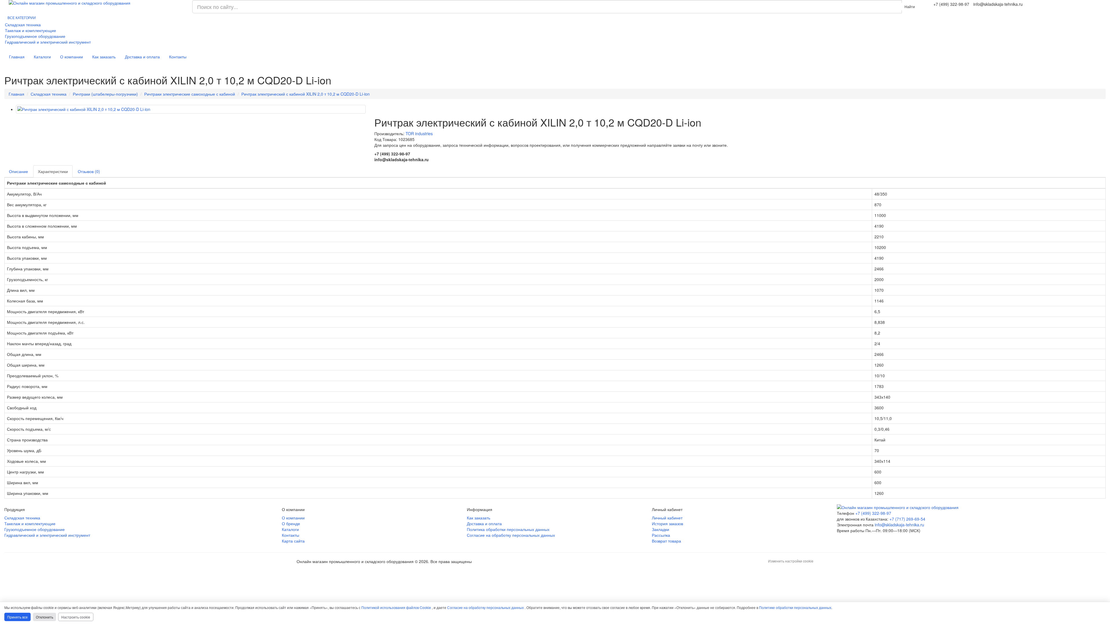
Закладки (660, 529)
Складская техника (23, 24)
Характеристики (53, 171)
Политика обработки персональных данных (508, 529)
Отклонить (44, 616)
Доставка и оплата (142, 57)
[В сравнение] (383, 108)
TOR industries (419, 133)
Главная (17, 57)
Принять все (17, 616)
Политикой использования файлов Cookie (396, 607)
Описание (18, 171)
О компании (71, 57)
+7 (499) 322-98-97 (873, 513)
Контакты (177, 57)
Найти (909, 6)
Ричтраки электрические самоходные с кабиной (189, 94)
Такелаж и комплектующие (30, 30)
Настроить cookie (75, 616)
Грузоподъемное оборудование (35, 36)
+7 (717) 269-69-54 (907, 519)
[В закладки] (377, 108)
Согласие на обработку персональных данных (511, 535)
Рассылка (661, 535)
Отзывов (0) (89, 171)
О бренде (291, 523)
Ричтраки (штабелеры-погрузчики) (105, 94)
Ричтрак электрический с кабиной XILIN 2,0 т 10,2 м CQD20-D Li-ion (305, 94)
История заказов (667, 523)
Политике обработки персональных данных (795, 607)
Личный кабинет (667, 518)
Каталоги (42, 57)
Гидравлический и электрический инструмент (48, 42)
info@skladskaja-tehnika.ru (899, 525)
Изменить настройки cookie (790, 560)
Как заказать (104, 57)
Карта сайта (293, 541)
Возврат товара (666, 541)
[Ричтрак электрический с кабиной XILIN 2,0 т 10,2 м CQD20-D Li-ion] (191, 109)
